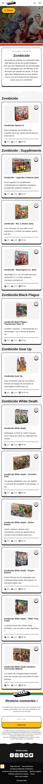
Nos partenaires (27, 766)
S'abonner (21, 725)
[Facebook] (12, 755)
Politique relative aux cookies (18, 774)
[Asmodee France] (11, 3)
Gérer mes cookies (21, 776)
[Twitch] (31, 755)
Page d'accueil (15, 766)
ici (11, 734)
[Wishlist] (40, 3)
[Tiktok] (22, 755)
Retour (10, 10)
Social (32, 774)
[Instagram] (17, 755)
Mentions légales (35, 771)
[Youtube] (26, 755)
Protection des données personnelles (15, 771)
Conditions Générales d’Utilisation (21, 769)
